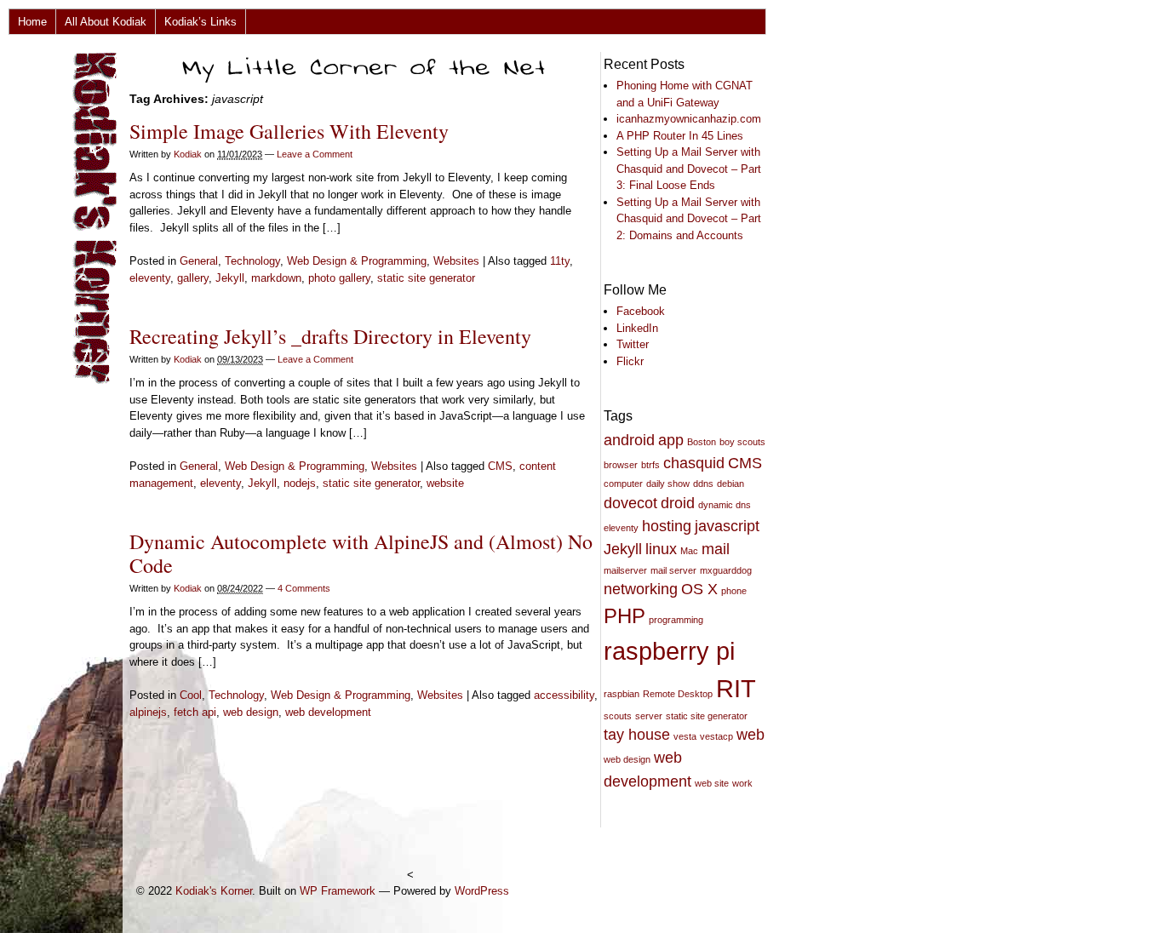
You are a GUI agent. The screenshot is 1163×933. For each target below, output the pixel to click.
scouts (618, 716)
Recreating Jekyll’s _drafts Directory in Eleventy (330, 336)
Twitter (632, 344)
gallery (193, 278)
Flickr (630, 361)
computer (623, 483)
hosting (666, 526)
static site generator (426, 278)
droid (678, 503)
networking (641, 589)
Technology (252, 261)
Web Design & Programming (357, 261)
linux (661, 549)
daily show (668, 483)
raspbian (621, 694)
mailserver (625, 570)
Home (32, 21)
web (750, 734)
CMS (500, 466)
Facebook (640, 311)
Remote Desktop (678, 694)
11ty (560, 261)
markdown (276, 278)
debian (730, 483)
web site (712, 783)
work (742, 783)
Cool (191, 695)
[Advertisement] (208, 853)
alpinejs (148, 712)
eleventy (149, 278)
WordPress (482, 890)
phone (734, 591)
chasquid (694, 463)
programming (676, 620)
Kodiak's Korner (213, 890)
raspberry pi (669, 651)
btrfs (650, 465)
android (629, 440)
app (671, 440)
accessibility (564, 695)
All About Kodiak (105, 21)
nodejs (300, 483)
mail (716, 549)
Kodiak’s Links (200, 21)
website (445, 483)
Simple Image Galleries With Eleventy (289, 131)
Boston (701, 442)
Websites (456, 261)
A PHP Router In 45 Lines (679, 135)
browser (621, 465)
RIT (736, 688)
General (199, 261)
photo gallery (339, 278)
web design (250, 712)
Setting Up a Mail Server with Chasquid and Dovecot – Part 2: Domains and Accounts (688, 219)
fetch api (195, 712)
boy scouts (742, 442)
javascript (727, 526)
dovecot (630, 503)
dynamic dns (724, 505)
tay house (637, 734)
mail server (673, 570)
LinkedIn (637, 328)
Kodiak (188, 154)
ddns (703, 483)
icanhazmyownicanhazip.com (688, 118)
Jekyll (229, 278)
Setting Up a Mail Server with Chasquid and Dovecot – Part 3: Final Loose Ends (688, 169)
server (648, 716)
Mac (689, 551)
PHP (624, 615)
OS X (699, 589)
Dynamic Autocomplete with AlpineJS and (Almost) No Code (361, 553)
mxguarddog (726, 570)
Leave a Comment (314, 154)
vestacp (716, 736)
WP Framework (337, 890)
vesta (684, 736)
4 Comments (304, 588)
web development (328, 712)
